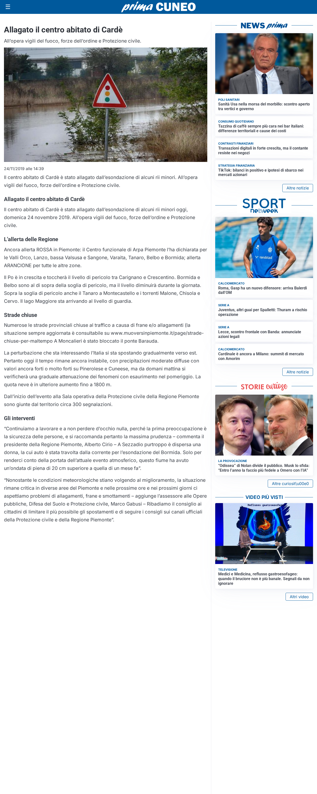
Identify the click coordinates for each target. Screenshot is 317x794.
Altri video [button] (299, 596)
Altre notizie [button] (298, 187)
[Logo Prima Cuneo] (158, 6)
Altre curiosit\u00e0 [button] (290, 483)
